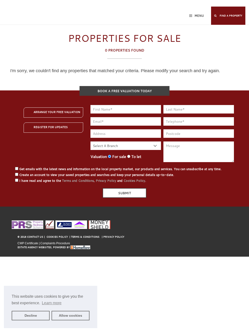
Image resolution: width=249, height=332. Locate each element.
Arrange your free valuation (57, 112)
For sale (118, 156)
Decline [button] (31, 315)
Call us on (221, 3)
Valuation (98, 156)
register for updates (51, 127)
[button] (228, 16)
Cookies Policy (134, 180)
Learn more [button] (52, 303)
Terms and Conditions (78, 180)
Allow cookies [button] (70, 315)
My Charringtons (119, 3)
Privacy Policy (106, 180)
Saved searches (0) (184, 3)
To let (135, 156)
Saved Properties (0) (151, 3)
